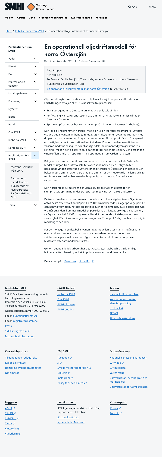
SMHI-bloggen (66, 304)
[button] (132, 7)
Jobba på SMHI (17, 140)
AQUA (25, 408)
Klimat (21, 17)
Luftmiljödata (118, 367)
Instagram (80, 378)
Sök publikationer (68, 417)
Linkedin (79, 373)
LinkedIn (84, 261)
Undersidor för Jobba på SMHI (35, 140)
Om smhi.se (12, 373)
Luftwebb (132, 362)
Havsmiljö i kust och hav (124, 294)
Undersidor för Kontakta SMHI (35, 147)
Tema (11, 205)
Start (9, 31)
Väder (9, 17)
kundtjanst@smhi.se (25, 316)
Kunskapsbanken (81, 17)
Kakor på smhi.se (15, 362)
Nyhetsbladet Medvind (70, 422)
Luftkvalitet (116, 308)
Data (32, 17)
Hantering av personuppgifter (23, 367)
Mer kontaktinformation (19, 336)
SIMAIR (114, 313)
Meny (152, 7)
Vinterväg (27, 428)
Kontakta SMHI (17, 147)
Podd (11, 124)
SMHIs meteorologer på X (81, 367)
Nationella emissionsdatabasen (128, 357)
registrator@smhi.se (25, 321)
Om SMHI (14, 132)
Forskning (102, 17)
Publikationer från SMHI (29, 31)
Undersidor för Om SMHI (35, 132)
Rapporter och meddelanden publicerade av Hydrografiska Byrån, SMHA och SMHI (21, 187)
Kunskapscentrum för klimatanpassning (123, 301)
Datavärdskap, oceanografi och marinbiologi (128, 379)
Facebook (70, 261)
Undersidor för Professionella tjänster (35, 82)
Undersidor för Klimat (35, 66)
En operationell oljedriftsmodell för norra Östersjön (79, 89)
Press (8, 326)
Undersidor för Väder (35, 58)
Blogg (11, 116)
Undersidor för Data (35, 74)
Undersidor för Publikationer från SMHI (35, 155)
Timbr (25, 423)
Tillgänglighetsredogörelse (21, 357)
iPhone (131, 408)
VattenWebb (117, 373)
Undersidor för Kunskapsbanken (35, 93)
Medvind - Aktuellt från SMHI (22, 168)
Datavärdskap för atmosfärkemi (129, 386)
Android (131, 413)
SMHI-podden (65, 309)
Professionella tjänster (53, 17)
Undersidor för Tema (35, 205)
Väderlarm (28, 433)
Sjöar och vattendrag (122, 318)
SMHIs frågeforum (28, 331)
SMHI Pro (27, 418)
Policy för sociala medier (72, 383)
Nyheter (13, 109)
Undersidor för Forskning (35, 101)
